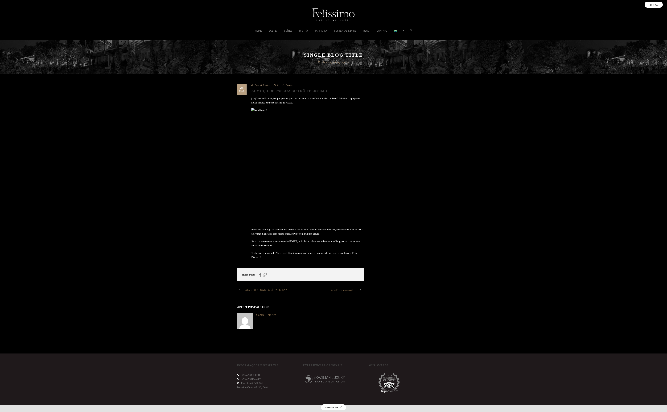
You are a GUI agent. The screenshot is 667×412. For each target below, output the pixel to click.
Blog (366, 31)
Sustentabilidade (345, 31)
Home (258, 31)
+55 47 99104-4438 (251, 379)
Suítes (288, 31)
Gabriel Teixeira (262, 85)
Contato (382, 31)
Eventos (289, 85)
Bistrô (303, 31)
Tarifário (321, 31)
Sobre (273, 31)
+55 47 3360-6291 (251, 375)
